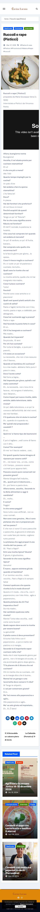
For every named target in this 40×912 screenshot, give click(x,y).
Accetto (20, 906)
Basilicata (8, 28)
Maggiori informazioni (26, 904)
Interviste (28, 28)
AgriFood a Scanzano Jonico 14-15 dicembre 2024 (18, 786)
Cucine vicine (11, 804)
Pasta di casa (27, 45)
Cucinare (18, 28)
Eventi (19, 763)
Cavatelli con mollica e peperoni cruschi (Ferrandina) (18, 870)
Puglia (32, 804)
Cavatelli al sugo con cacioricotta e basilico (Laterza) (18, 828)
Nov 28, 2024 (13, 834)
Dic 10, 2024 (13, 792)
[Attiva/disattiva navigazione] (4, 8)
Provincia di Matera (20, 48)
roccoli (7, 51)
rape (31, 48)
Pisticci (8, 48)
